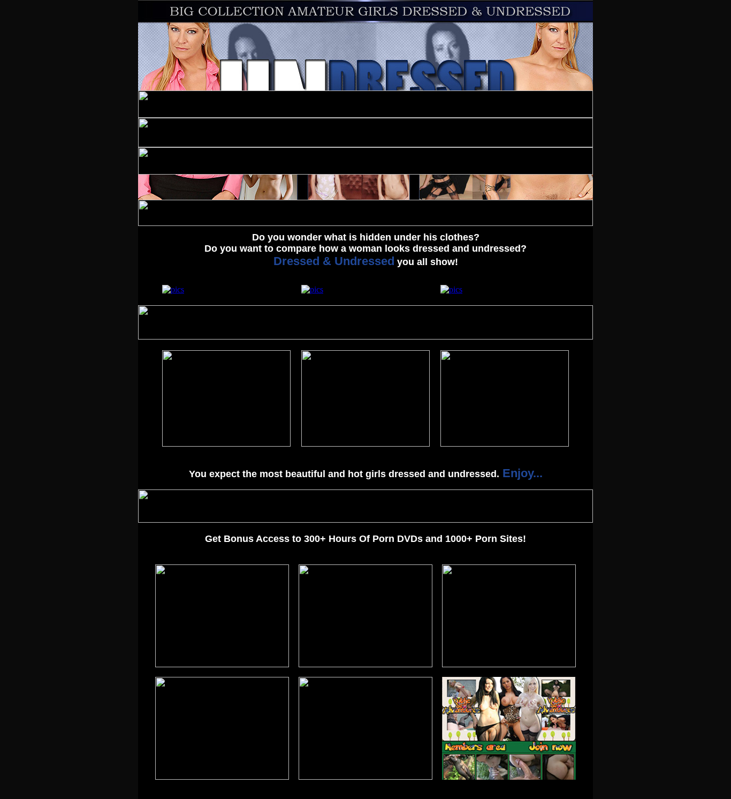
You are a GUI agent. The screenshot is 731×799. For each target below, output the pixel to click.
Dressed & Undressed (333, 261)
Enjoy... (521, 473)
